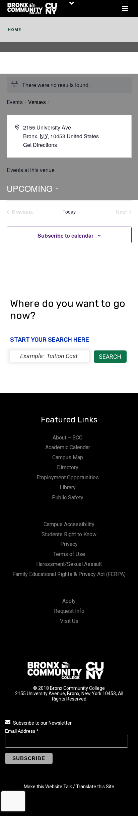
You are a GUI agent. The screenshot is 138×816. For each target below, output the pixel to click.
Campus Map (67, 457)
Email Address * (21, 731)
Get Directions (40, 145)
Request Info (69, 611)
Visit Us (69, 621)
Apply (69, 601)
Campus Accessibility (69, 524)
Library (68, 487)
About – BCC (67, 437)
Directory (67, 467)
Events (15, 102)
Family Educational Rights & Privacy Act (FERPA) (69, 574)
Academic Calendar (67, 447)
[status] (49, 356)
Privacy (69, 544)
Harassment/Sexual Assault (69, 564)
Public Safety (67, 497)
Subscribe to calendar (65, 235)
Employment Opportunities (68, 477)
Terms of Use (69, 554)
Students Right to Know (69, 534)
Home (14, 29)
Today (69, 212)
